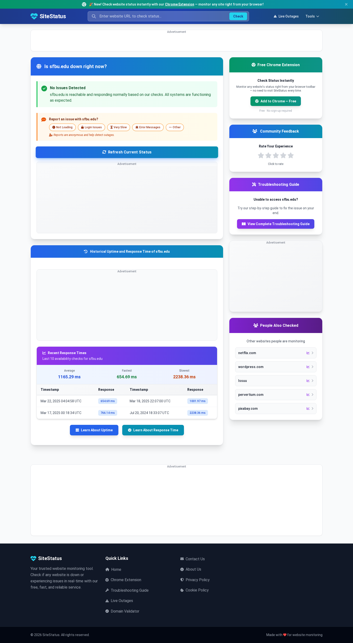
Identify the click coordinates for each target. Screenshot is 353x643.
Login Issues (93, 127)
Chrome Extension (179, 4)
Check (238, 16)
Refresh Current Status (130, 152)
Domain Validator (125, 611)
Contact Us (195, 559)
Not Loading (64, 127)
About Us (193, 569)
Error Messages (149, 127)
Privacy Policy (198, 580)
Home (116, 569)
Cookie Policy (197, 590)
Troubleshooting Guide (130, 590)
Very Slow (120, 127)
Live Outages (289, 16)
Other (177, 127)
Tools (310, 16)
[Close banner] (346, 4)
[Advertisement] (175, 44)
